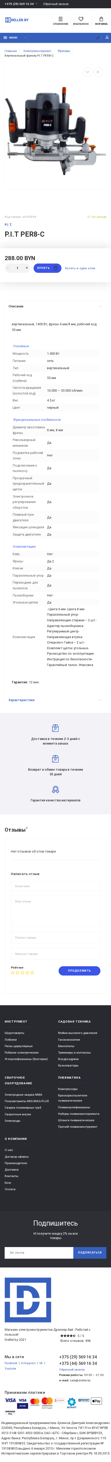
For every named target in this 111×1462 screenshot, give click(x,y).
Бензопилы (66, 1046)
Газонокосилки (69, 1039)
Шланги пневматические (76, 1120)
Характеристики (22, 700)
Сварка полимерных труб (23, 1107)
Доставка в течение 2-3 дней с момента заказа (55, 741)
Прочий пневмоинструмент (77, 1126)
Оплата (10, 1189)
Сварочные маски (18, 1114)
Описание (16, 306)
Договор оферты (17, 1156)
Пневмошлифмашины (74, 1107)
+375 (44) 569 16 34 (78, 1363)
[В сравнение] (98, 72)
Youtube (10, 1368)
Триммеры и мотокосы (74, 1052)
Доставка (12, 1169)
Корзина (101, 23)
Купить (43, 268)
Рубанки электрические (21, 1052)
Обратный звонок (56, 4)
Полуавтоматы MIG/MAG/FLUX (27, 1101)
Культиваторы (68, 1065)
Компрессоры (68, 1089)
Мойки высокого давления (77, 1033)
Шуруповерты (14, 1033)
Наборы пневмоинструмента (78, 1114)
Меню (13, 37)
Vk (41, 1363)
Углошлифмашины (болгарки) (26, 1059)
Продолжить (79, 970)
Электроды (12, 1121)
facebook (11, 1363)
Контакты (11, 1176)
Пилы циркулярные (19, 1046)
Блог (8, 1183)
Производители (16, 1163)
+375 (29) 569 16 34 (19, 4)
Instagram (28, 1363)
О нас (9, 1150)
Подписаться (90, 1252)
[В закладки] (87, 72)
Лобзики (11, 1039)
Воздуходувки (68, 1059)
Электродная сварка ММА (23, 1094)
